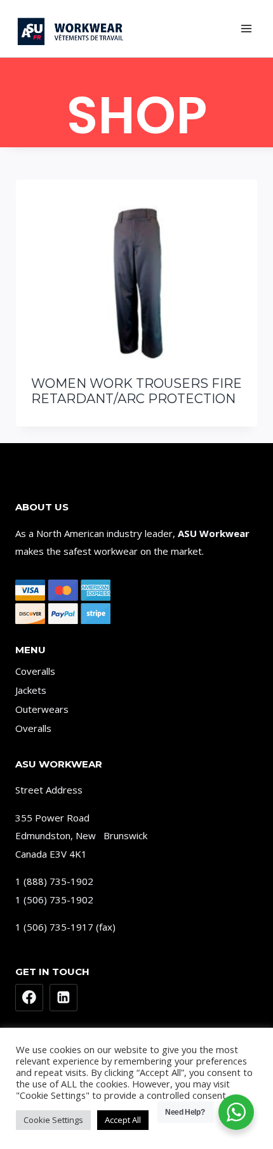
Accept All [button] (123, 1120)
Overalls (33, 728)
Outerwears (42, 709)
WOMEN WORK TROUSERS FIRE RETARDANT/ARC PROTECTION (136, 391)
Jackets (30, 690)
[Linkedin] (63, 998)
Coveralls (35, 671)
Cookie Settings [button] (53, 1120)
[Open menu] (246, 28)
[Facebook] (29, 998)
